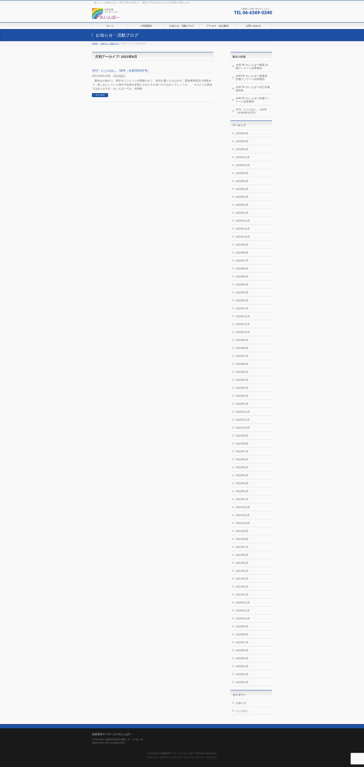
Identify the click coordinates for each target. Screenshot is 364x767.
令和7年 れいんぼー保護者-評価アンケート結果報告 (252, 77)
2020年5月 (242, 658)
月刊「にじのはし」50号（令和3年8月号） (121, 70)
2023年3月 (242, 387)
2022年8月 (242, 443)
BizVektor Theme (182, 757)
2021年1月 (242, 594)
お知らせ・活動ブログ (109, 43)
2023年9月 (242, 340)
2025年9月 (242, 173)
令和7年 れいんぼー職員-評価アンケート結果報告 (252, 66)
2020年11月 (243, 610)
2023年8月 (242, 348)
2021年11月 (243, 515)
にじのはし (119, 76)
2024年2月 (242, 300)
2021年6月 (242, 554)
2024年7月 (242, 260)
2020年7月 (242, 642)
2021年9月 (242, 531)
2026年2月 (242, 149)
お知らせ (241, 702)
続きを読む (100, 95)
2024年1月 (242, 308)
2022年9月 (242, 435)
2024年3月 (242, 292)
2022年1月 (242, 499)
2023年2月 (242, 395)
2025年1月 (242, 212)
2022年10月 (243, 427)
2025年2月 (242, 204)
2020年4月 (242, 666)
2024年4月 (242, 284)
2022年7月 (242, 451)
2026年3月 (242, 141)
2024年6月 (242, 268)
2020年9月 (242, 626)
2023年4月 (242, 379)
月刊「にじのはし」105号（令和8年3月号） (251, 111)
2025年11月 (243, 157)
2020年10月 (243, 618)
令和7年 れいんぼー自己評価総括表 (253, 89)
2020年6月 (242, 650)
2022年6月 (242, 459)
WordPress (165, 757)
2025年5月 (242, 181)
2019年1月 (242, 682)
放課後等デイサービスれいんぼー (178, 753)
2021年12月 (243, 507)
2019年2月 (242, 674)
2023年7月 (242, 356)
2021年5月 (242, 562)
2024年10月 (243, 236)
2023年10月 (243, 332)
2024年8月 (242, 252)
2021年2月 (242, 586)
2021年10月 (243, 523)
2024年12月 (243, 220)
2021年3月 (242, 578)
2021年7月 (242, 547)
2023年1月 (242, 403)
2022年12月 (243, 411)
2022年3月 (242, 483)
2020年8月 (242, 634)
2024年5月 (242, 276)
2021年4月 (242, 570)
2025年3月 (242, 196)
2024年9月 (242, 244)
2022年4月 (242, 475)
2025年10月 (243, 165)
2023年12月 (243, 316)
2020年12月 (243, 602)
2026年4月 (242, 133)
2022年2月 (242, 491)
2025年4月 (242, 189)
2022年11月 (243, 419)
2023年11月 (243, 324)
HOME (95, 43)
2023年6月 (242, 363)
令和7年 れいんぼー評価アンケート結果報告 (253, 100)
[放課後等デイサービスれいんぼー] (106, 15)
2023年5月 (242, 371)
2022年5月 (242, 467)
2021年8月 (242, 539)
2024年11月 (243, 228)
